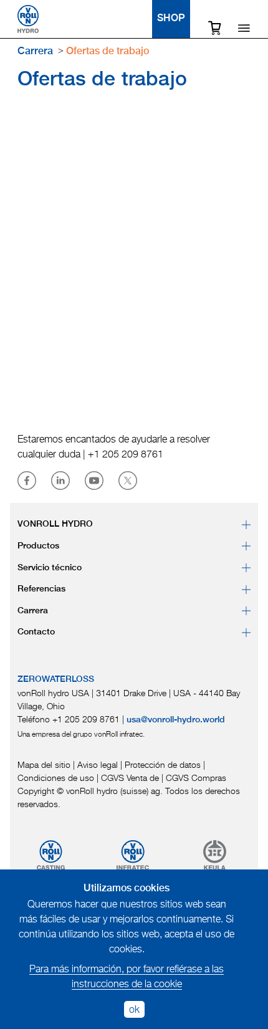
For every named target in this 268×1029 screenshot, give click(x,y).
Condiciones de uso (55, 777)
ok (134, 1009)
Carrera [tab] (32, 610)
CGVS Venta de (130, 777)
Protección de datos (163, 764)
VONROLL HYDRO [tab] (55, 524)
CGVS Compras (196, 777)
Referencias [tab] (41, 589)
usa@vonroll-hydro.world (176, 720)
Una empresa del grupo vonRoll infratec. (81, 734)
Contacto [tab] (36, 632)
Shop (171, 19)
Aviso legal (97, 764)
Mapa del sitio (43, 764)
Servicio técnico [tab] (49, 567)
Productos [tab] (38, 546)
